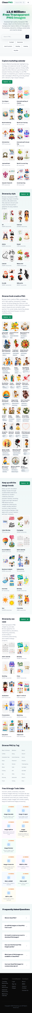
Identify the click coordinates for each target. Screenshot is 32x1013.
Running (4, 777)
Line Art (4, 263)
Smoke (13, 764)
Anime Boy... (4, 436)
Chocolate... (24, 405)
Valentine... (24, 403)
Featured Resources (5, 990)
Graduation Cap (5, 757)
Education (5, 734)
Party (18, 676)
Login (13, 981)
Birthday (19, 588)
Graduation (5, 695)
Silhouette (20, 283)
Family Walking (6, 372)
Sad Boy (5, 471)
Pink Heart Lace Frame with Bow (26, 432)
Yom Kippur (5, 101)
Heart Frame (25, 437)
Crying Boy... (5, 469)
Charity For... (5, 452)
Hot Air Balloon (6, 549)
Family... (17, 370)
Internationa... (26, 419)
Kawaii (19, 244)
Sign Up (14, 984)
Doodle (4, 283)
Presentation (6, 715)
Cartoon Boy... (18, 387)
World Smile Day (6, 122)
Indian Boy (14, 405)
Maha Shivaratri (6, 353)
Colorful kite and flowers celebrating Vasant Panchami (14, 334)
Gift (13, 770)
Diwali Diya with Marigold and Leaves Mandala (24, 351)
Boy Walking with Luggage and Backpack (26, 369)
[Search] (23, 2)
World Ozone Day (5, 404)
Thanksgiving (25, 764)
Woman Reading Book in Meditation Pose (24, 468)
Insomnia (4, 588)
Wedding (4, 676)
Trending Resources (5, 982)
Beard (23, 750)
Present (24, 760)
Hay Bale (16, 50)
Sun (3, 608)
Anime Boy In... (25, 371)
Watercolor (20, 263)
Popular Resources (5, 986)
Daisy (13, 753)
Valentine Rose (16, 452)
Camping (25, 46)
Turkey (13, 781)
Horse (23, 757)
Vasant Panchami (14, 335)
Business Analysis (7, 569)
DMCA (23, 984)
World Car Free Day (22, 122)
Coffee (3, 753)
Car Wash (24, 767)
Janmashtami (6, 163)
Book (3, 767)
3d (2, 224)
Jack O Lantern (8, 46)
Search (23, 777)
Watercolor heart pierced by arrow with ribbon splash (25, 385)
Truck (3, 781)
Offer (13, 774)
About (23, 981)
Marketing (20, 715)
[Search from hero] (27, 36)
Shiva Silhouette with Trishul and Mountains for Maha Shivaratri (6, 352)
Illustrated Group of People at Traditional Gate (24, 334)
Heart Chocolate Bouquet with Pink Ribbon (25, 401)
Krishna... (19, 419)
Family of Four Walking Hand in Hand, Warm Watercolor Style (6, 369)
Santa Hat (14, 777)
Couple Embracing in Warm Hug (12, 385)
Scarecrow (20, 42)
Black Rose (15, 454)
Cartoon (19, 224)
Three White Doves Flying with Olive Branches (25, 417)
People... (23, 337)
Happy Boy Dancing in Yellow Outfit (18, 385)
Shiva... (4, 355)
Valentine (25, 386)
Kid (2, 774)
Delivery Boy (20, 569)
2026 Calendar (21, 549)
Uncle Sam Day (21, 183)
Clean (7, 2)
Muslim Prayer (15, 471)
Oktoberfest (5, 142)
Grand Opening (15, 757)
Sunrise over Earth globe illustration (5, 401)
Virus (23, 781)
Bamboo (14, 750)
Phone (23, 774)
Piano (3, 760)
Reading (18, 46)
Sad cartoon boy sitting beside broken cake (5, 468)
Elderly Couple (6, 454)
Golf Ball (24, 770)
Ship (3, 764)
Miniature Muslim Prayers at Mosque (15, 468)
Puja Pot (15, 355)
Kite (11, 337)
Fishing (3, 770)
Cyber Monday (6, 530)
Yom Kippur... (24, 335)
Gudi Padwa (16, 353)
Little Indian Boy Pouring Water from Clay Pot (5, 334)
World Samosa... (5, 419)
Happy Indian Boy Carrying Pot (14, 401)
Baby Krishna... (5, 336)
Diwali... (22, 355)
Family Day (5, 370)
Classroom (20, 734)
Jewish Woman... (24, 470)
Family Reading (17, 373)
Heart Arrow (25, 388)
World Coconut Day (22, 163)
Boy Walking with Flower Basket (5, 384)
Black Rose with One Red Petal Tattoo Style (17, 451)
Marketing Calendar (5, 994)
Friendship (20, 608)
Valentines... (25, 435)
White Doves (25, 421)
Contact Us (25, 990)
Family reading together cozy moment (18, 369)
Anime (4, 244)
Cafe (13, 767)
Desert (23, 753)
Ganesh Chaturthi (7, 183)
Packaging (20, 530)
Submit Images (14, 987)
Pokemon (14, 760)
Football (11, 42)
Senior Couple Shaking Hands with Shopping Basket (6, 451)
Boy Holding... (5, 387)
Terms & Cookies (24, 987)
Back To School (21, 695)
